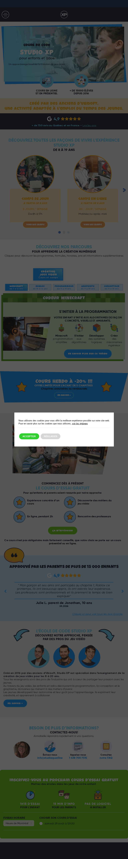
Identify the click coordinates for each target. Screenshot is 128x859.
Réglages (50, 436)
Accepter (29, 436)
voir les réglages (80, 423)
